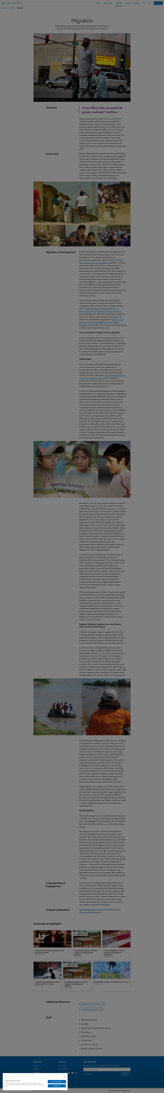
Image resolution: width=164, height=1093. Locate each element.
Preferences (56, 1086)
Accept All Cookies (57, 1082)
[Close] (64, 1076)
